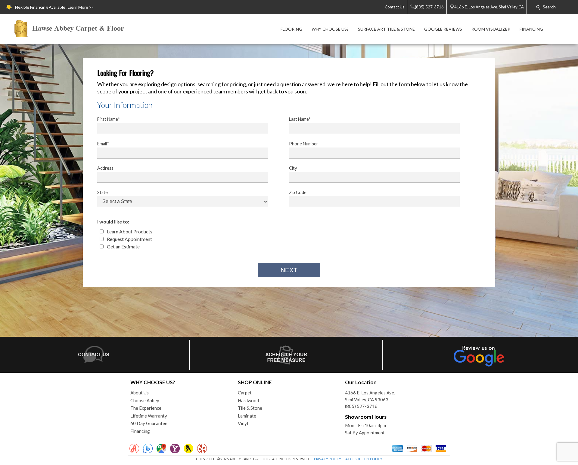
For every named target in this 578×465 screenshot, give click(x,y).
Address (105, 168)
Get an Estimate (123, 246)
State (102, 192)
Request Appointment (129, 239)
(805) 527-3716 (361, 406)
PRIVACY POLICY (327, 459)
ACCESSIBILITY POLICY (363, 459)
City (293, 168)
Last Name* (300, 119)
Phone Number (303, 143)
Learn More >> (81, 7)
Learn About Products (129, 231)
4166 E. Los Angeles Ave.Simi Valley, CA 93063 (370, 396)
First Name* (108, 119)
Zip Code (297, 192)
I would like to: (113, 221)
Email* (103, 143)
